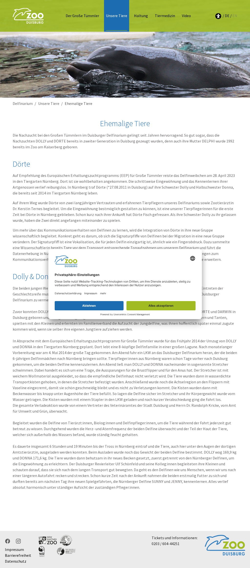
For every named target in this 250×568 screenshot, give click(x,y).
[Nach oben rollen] (239, 524)
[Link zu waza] (66, 551)
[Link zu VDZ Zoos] (48, 551)
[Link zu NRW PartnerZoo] (48, 540)
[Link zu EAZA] (66, 540)
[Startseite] (28, 15)
